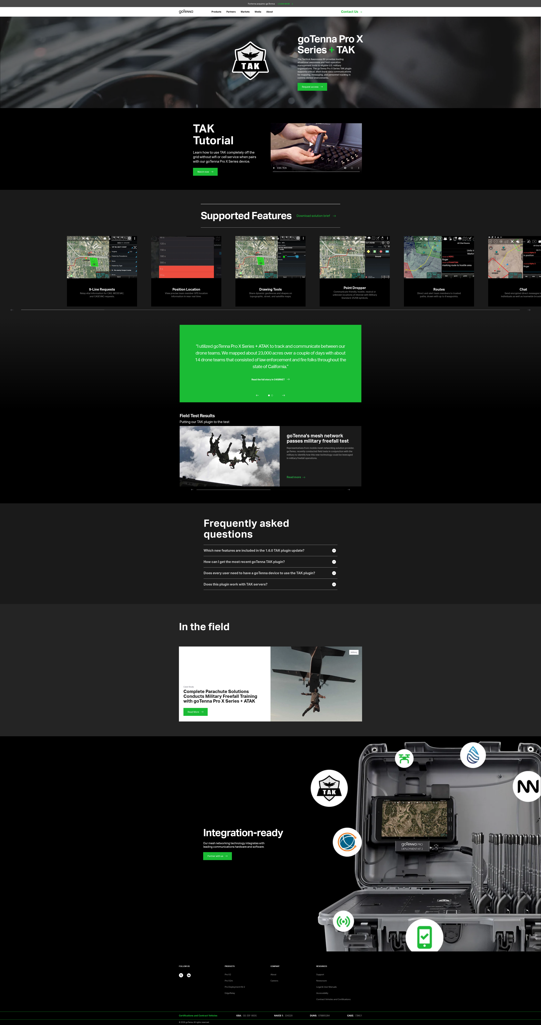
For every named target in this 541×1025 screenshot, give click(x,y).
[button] (216, 11)
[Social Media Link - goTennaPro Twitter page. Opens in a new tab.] (181, 975)
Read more (294, 477)
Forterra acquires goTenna (269, 3)
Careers (274, 980)
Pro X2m (229, 980)
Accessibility (322, 993)
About (273, 974)
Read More (193, 711)
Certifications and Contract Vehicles (198, 1015)
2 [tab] (307, 490)
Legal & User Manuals (326, 987)
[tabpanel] (270, 271)
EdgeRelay (230, 993)
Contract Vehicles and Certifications (333, 999)
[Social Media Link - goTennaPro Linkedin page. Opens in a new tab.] (189, 975)
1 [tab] (233, 490)
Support (320, 974)
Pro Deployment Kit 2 (235, 987)
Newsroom (321, 980)
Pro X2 (228, 974)
